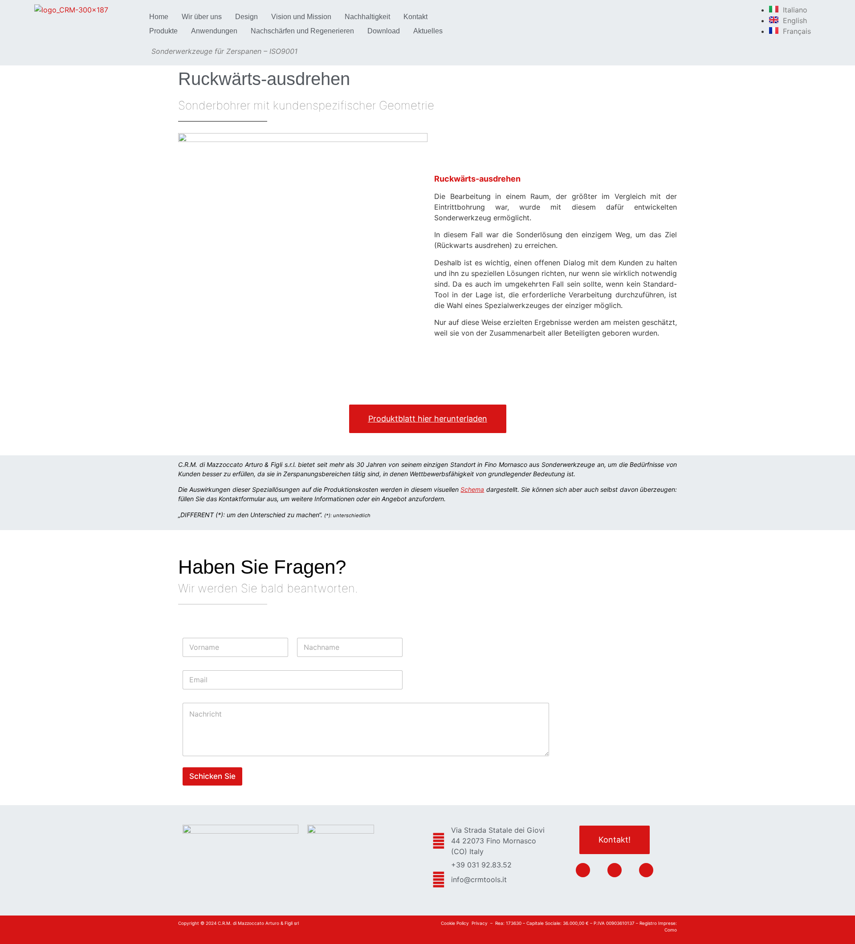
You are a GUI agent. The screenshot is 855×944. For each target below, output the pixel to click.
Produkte (163, 31)
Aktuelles (428, 31)
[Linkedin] (583, 870)
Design (246, 16)
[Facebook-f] (614, 870)
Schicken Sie (212, 776)
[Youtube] (646, 870)
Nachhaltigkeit (367, 16)
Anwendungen (214, 31)
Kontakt (415, 16)
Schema (472, 489)
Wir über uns (202, 16)
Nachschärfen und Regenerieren (302, 31)
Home (158, 16)
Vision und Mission (301, 16)
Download (383, 31)
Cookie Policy (455, 923)
